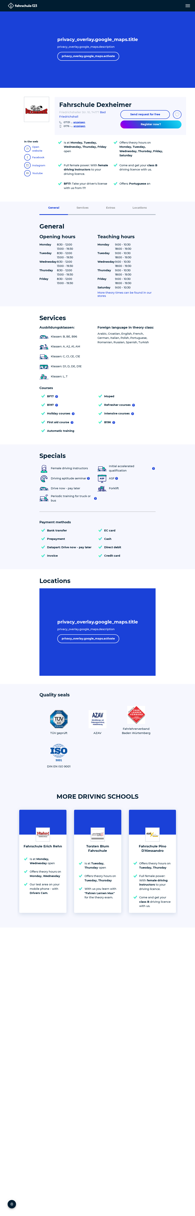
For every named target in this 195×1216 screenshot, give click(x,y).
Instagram (38, 165)
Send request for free (145, 114)
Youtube (37, 173)
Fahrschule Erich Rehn (43, 846)
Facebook (38, 157)
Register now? (151, 124)
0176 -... (74, 126)
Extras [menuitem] (110, 207)
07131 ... (74, 122)
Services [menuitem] (83, 207)
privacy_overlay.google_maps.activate (88, 56)
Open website (37, 148)
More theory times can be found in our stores (125, 294)
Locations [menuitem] (140, 207)
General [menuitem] (53, 207)
